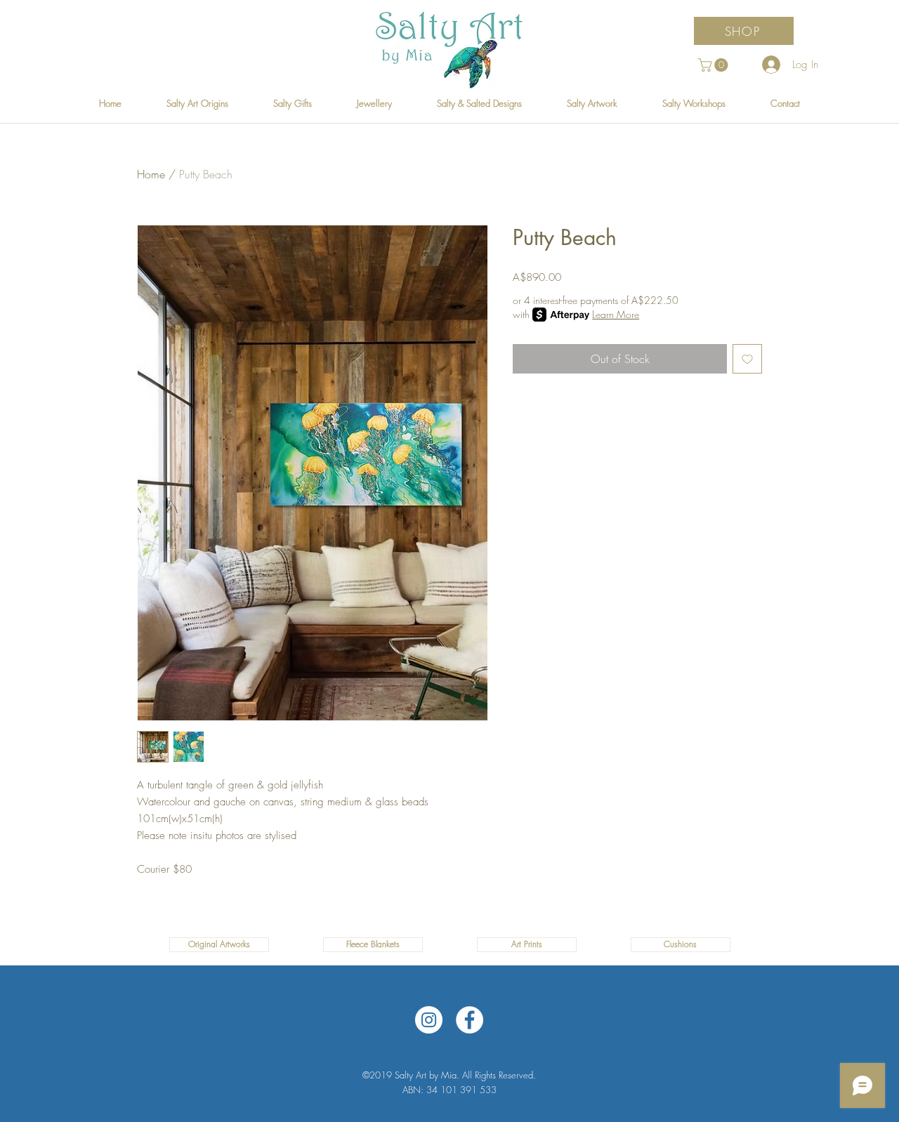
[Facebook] (469, 1020)
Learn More (615, 314)
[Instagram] (428, 1020)
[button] (714, 65)
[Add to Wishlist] (747, 359)
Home (151, 174)
